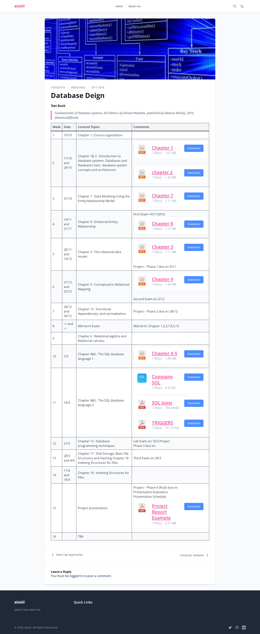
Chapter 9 (162, 279)
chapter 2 (162, 172)
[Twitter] (230, 627)
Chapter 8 (162, 223)
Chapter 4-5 (164, 353)
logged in (76, 576)
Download (193, 148)
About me (134, 6)
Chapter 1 (162, 147)
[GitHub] (237, 627)
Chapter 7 (162, 195)
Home (119, 6)
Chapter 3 (162, 247)
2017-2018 (97, 87)
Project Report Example (161, 512)
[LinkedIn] (244, 627)
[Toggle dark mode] (242, 6)
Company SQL (162, 379)
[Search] (234, 6)
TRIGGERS (162, 422)
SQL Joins (162, 402)
